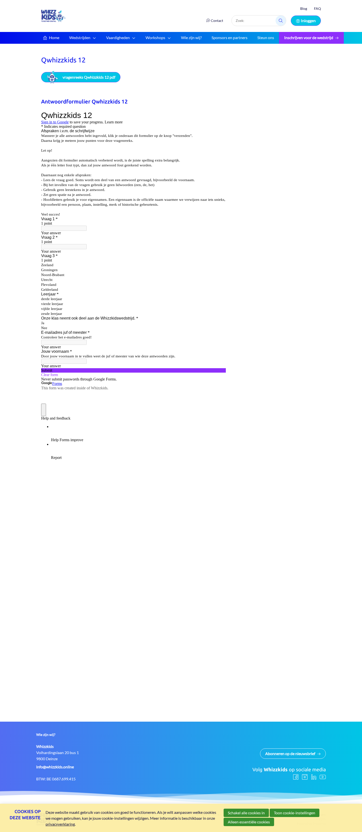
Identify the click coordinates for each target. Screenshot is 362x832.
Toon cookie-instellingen (294, 812)
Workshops (155, 37)
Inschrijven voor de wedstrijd (308, 37)
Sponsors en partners (229, 37)
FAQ (317, 8)
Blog (303, 8)
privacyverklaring (60, 824)
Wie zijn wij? (191, 37)
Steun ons (265, 37)
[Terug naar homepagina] (53, 16)
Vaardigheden (118, 37)
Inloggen (308, 20)
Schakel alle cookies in (246, 812)
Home (54, 37)
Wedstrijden (79, 37)
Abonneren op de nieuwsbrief (290, 753)
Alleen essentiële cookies (249, 821)
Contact (217, 20)
